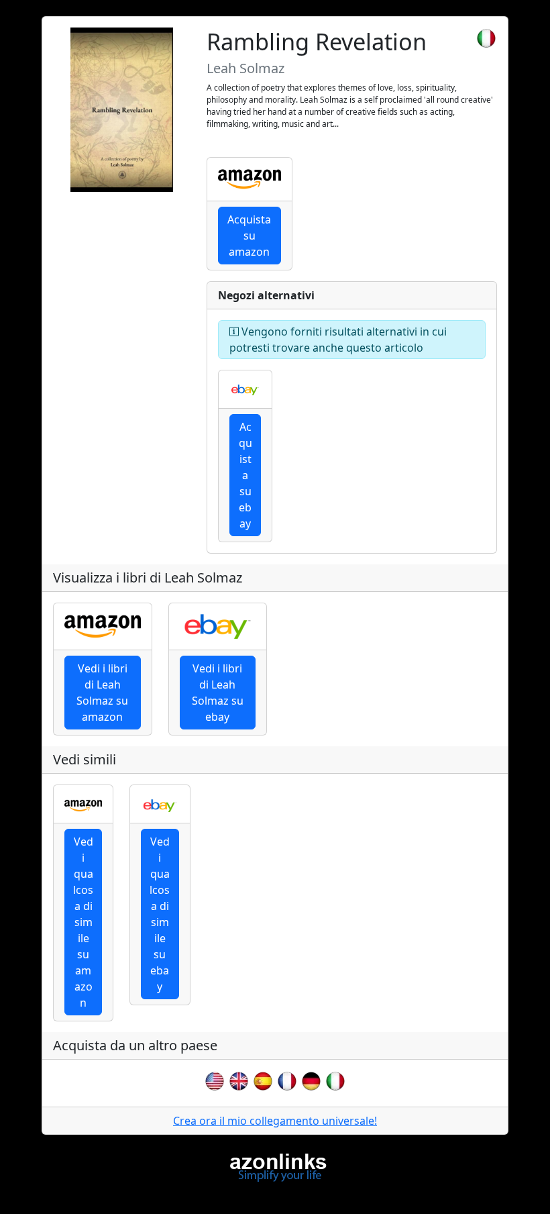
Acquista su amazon (249, 235)
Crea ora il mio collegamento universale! (275, 1120)
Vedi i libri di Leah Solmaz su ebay (217, 692)
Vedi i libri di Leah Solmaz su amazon (102, 692)
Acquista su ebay (245, 475)
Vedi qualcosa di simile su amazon (83, 922)
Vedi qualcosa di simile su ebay (160, 914)
